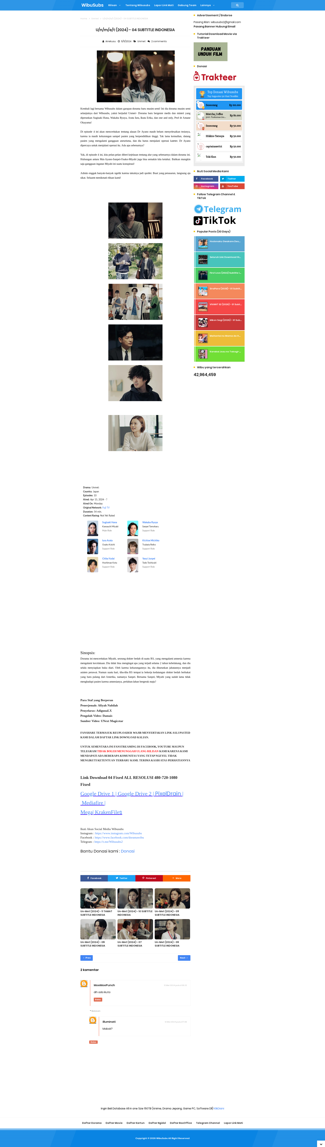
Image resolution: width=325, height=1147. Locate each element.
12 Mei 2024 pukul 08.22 (175, 985)
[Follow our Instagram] (206, 186)
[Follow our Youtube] (232, 186)
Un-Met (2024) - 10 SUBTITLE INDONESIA (135, 913)
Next (183, 957)
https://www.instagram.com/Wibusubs (118, 833)
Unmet (141, 41)
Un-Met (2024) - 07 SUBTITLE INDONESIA (129, 943)
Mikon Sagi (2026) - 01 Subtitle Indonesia (233, 320)
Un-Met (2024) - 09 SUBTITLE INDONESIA (167, 913)
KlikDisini (219, 1108)
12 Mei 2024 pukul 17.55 (176, 1022)
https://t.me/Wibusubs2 (108, 841)
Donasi (128, 851)
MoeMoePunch (104, 985)
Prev (88, 957)
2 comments (159, 41)
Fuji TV (106, 508)
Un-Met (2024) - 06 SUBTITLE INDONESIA (167, 943)
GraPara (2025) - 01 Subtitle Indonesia (232, 288)
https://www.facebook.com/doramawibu (119, 837)
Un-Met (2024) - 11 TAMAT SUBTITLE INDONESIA (96, 913)
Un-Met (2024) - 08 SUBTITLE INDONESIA (92, 943)
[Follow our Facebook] (206, 179)
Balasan (96, 1011)
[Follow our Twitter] (232, 179)
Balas (98, 999)
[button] (176, 878)
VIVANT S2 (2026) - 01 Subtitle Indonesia (233, 304)
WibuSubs (162, 1138)
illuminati (109, 1022)
